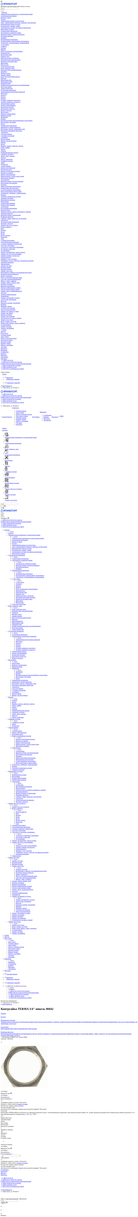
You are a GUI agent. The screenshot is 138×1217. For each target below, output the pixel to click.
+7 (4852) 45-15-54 (7, 360)
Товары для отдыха (18, 925)
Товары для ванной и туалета (25, 900)
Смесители (117, 1034)
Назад (12, 531)
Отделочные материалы (19, 634)
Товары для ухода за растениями (26, 845)
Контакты (4, 1175)
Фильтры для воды (14, 1035)
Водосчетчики (21, 1034)
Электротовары (17, 731)
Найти (3, 1202)
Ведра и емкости (21, 812)
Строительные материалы (20, 558)
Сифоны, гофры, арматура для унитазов (101, 1034)
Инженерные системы (19, 775)
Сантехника (19, 785)
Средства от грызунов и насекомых (27, 835)
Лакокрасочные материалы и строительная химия (28, 538)
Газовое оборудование (16, 1028)
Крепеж (14, 700)
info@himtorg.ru (7, 386)
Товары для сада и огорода (20, 807)
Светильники (20, 751)
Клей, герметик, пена (19, 609)
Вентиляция (5, 1028)
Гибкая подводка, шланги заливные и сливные (41, 1034)
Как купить (12, 942)
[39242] (24, 1089)
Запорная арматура (62, 1034)
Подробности (5, 1097)
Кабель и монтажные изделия (25, 739)
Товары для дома (17, 861)
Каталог (10, 533)
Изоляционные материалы (24, 574)
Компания (11, 962)
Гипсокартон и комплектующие (26, 564)
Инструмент (16, 663)
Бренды (3, 1173)
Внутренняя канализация (9, 1034)
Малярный (19, 672)
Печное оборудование (30, 1028)
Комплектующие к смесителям (78, 1034)
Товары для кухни (21, 869)
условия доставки (22, 1104)
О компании (5, 1170)
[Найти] (2, 10)
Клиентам (4, 1171)
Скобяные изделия (18, 722)
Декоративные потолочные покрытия (28, 639)
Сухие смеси (20, 582)
